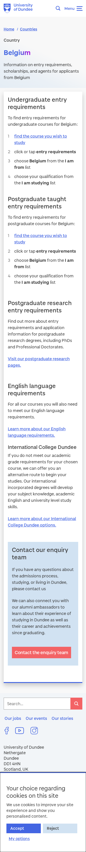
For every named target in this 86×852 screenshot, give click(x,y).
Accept (17, 828)
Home (9, 29)
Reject (53, 828)
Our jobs (13, 718)
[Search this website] (59, 8)
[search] (76, 704)
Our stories (62, 718)
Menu (69, 8)
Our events (36, 718)
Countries (28, 29)
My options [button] (19, 838)
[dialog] (43, 812)
